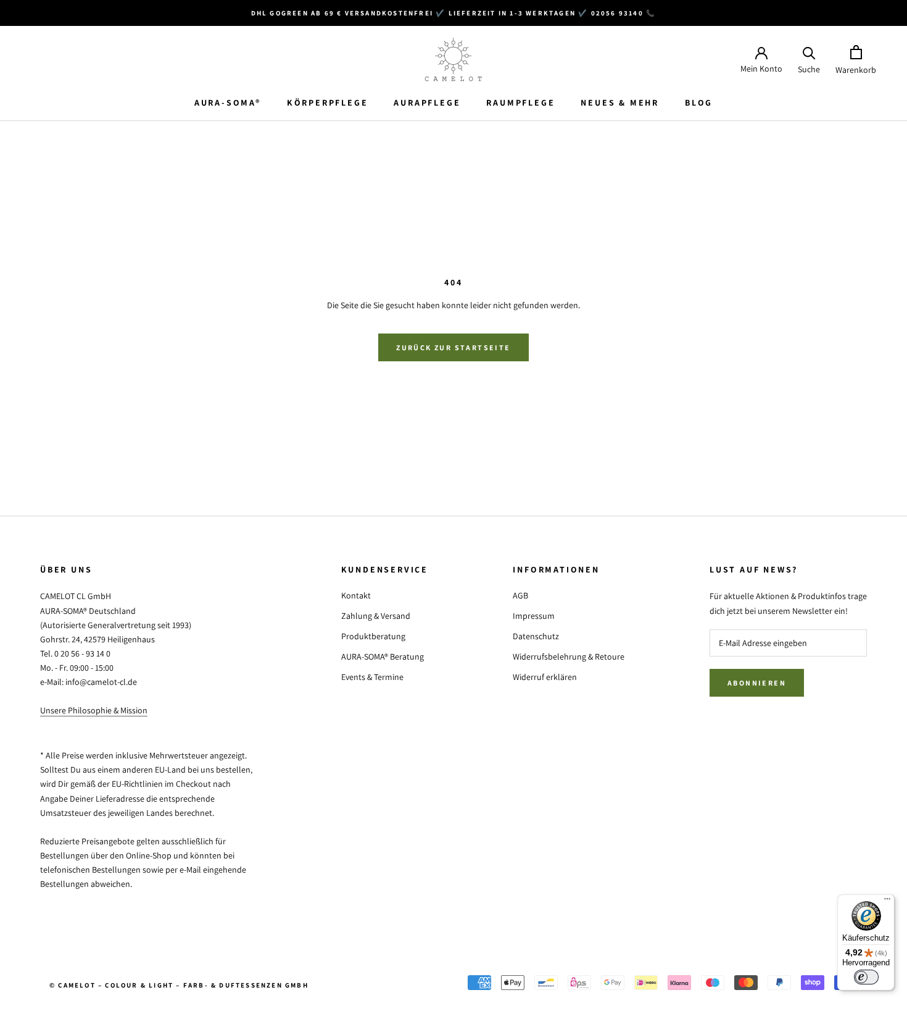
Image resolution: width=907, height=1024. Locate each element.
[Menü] (887, 901)
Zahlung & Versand (375, 615)
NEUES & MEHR (620, 102)
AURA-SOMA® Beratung (382, 656)
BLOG (699, 102)
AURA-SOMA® (227, 102)
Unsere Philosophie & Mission (93, 710)
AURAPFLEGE (427, 102)
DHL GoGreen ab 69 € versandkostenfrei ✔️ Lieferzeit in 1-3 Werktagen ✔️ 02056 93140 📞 (453, 13)
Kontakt (356, 595)
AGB (520, 595)
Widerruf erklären (545, 676)
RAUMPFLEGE (520, 102)
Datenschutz (536, 636)
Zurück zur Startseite (453, 347)
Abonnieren (756, 682)
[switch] (866, 977)
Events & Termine (372, 676)
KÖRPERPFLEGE (327, 102)
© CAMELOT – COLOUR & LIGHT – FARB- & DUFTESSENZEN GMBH (179, 985)
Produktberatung (373, 636)
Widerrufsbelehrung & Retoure (568, 656)
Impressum (534, 615)
